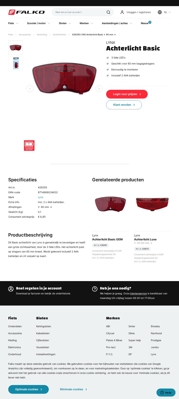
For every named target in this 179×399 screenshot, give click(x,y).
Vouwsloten (42, 347)
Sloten (63, 23)
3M (130, 347)
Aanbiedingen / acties (115, 23)
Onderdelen (15, 326)
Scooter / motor (36, 23)
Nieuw (144, 23)
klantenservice (138, 293)
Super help (134, 340)
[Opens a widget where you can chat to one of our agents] (166, 393)
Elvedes (155, 326)
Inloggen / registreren (139, 12)
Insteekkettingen (45, 354)
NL (165, 12)
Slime (131, 333)
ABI (108, 326)
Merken (84, 23)
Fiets (11, 23)
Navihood (156, 333)
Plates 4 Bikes (114, 340)
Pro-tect (111, 347)
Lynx (40, 197)
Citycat (110, 333)
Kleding (12, 340)
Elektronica (14, 347)
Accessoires (25, 34)
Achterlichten (59, 34)
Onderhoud (14, 354)
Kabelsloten (42, 333)
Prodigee (156, 340)
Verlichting (42, 34)
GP (130, 354)
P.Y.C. (109, 354)
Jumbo (155, 347)
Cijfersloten (42, 340)
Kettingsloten (43, 326)
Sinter (131, 326)
